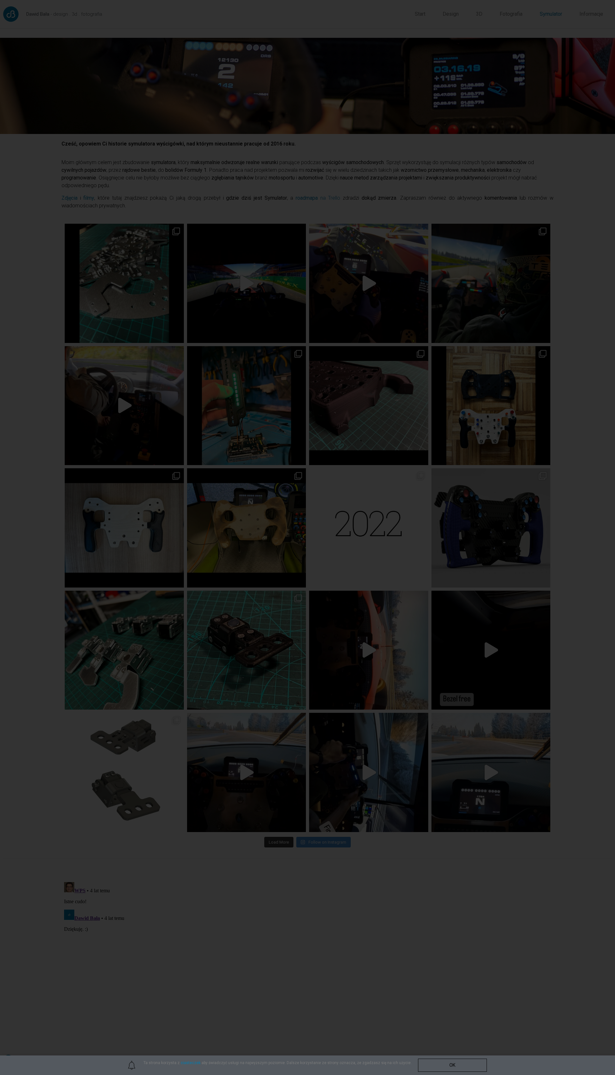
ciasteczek (191, 1063)
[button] (452, 1065)
